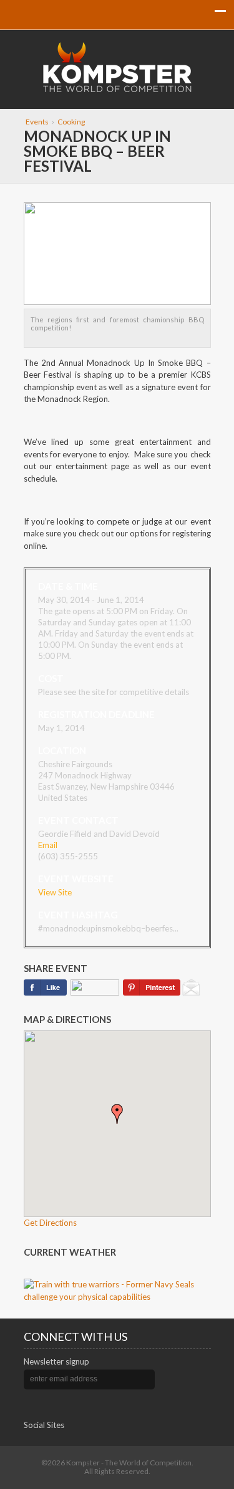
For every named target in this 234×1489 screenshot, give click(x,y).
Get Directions (50, 1223)
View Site (55, 892)
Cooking (71, 121)
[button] (117, 1114)
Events (37, 121)
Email (47, 845)
